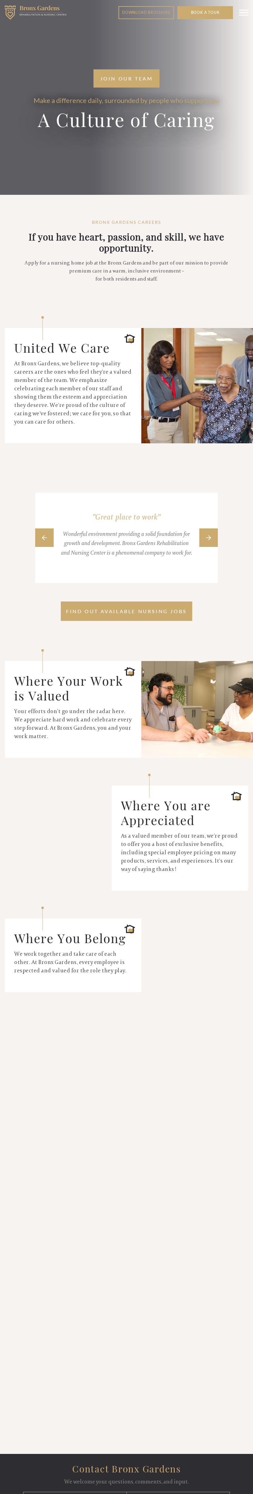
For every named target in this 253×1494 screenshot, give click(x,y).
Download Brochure (146, 12)
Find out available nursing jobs (126, 611)
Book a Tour (205, 12)
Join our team (126, 78)
